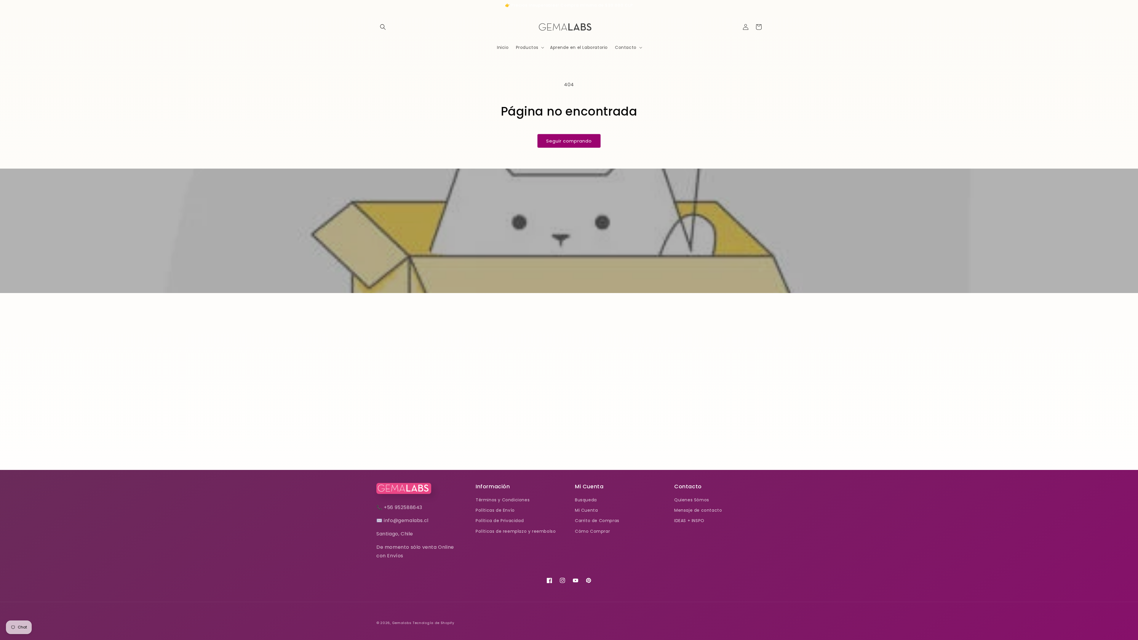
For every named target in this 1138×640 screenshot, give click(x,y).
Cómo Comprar (592, 531)
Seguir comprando (569, 141)
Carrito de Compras (597, 521)
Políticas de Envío (495, 510)
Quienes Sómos (691, 500)
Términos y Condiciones (503, 500)
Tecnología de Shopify (433, 622)
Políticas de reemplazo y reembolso (516, 531)
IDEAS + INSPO (689, 521)
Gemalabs (402, 622)
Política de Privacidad (500, 521)
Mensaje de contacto (698, 510)
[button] (382, 26)
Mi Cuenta (586, 510)
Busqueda (586, 500)
